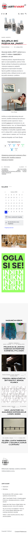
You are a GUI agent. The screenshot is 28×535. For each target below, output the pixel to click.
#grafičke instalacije (15, 157)
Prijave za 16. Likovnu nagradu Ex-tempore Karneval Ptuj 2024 (14, 348)
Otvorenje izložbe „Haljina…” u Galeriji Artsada (21, 169)
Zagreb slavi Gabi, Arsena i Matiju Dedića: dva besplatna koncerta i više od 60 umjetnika (14, 505)
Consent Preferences (20, 531)
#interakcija (5, 159)
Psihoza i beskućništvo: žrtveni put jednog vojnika (14, 380)
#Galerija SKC (6, 157)
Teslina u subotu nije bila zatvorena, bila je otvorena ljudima (13, 515)
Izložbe (7, 438)
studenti (8, 123)
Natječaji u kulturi (6, 406)
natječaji (11, 343)
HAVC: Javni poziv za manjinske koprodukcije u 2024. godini (14, 412)
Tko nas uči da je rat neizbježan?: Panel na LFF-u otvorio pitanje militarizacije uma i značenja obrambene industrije (13, 510)
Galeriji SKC (17, 54)
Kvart (13, 374)
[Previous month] (5, 192)
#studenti (10, 159)
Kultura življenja (6, 374)
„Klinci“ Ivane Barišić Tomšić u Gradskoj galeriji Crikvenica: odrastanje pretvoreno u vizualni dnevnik (14, 500)
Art (3, 438)
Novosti (8, 37)
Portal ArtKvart (5, 47)
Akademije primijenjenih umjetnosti (12, 127)
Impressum (5, 486)
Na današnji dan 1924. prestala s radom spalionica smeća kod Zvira (12, 494)
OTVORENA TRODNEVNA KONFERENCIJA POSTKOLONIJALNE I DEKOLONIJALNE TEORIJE (8, 170)
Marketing (5, 489)
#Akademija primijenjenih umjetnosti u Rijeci (14, 155)
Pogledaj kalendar (9, 227)
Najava (3, 37)
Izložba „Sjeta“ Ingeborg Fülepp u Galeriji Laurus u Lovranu (14, 442)
